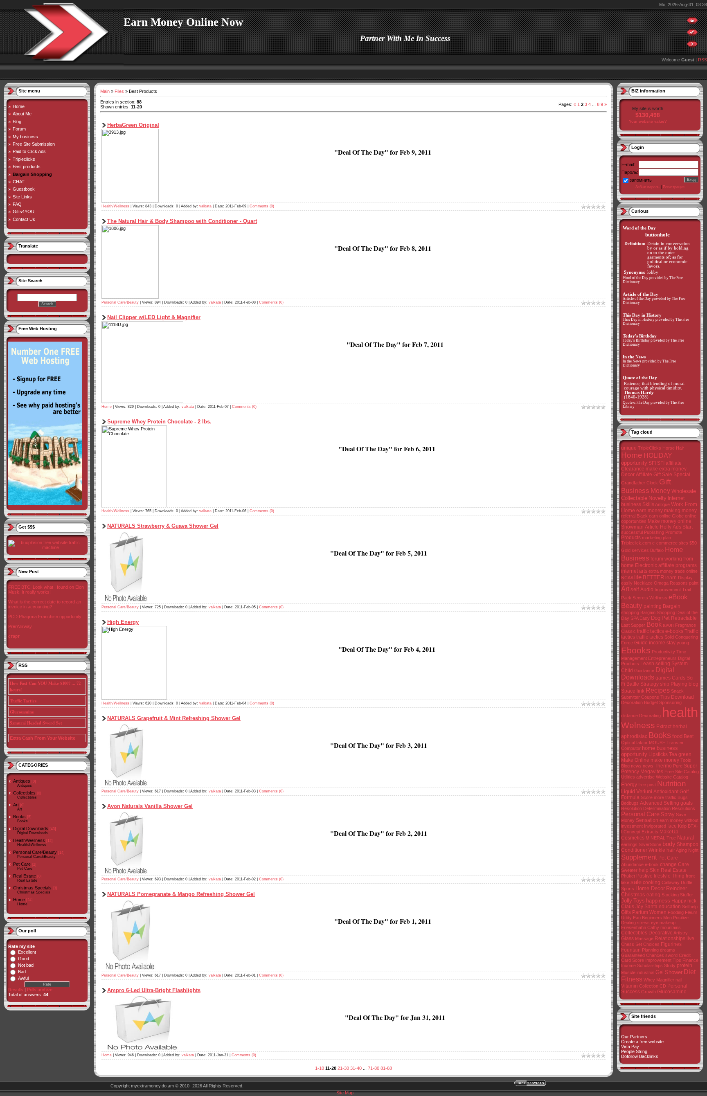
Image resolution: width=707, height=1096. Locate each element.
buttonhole (657, 235)
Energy (629, 785)
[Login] (692, 45)
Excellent (27, 952)
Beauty (631, 605)
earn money (649, 510)
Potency (630, 771)
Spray (668, 814)
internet (629, 571)
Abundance (632, 864)
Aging (681, 850)
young (683, 642)
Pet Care (22, 864)
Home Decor (650, 888)
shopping (630, 612)
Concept (632, 831)
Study (669, 965)
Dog (655, 618)
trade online (686, 571)
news (648, 765)
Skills (648, 504)
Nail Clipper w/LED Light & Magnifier (153, 317)
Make (627, 760)
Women (657, 912)
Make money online (669, 521)
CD (663, 985)
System (679, 663)
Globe (678, 515)
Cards (678, 678)
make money (665, 760)
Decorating (650, 715)
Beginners (652, 917)
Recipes (658, 690)
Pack (626, 597)
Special (681, 474)
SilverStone (650, 844)
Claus (627, 906)
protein (684, 965)
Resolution (631, 808)
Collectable (634, 498)
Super (690, 766)
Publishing (654, 532)
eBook (678, 597)
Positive (681, 917)
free (642, 784)
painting (653, 606)
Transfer (675, 742)
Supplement (639, 857)
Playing (679, 684)
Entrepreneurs (662, 658)
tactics (628, 637)
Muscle (628, 972)
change (668, 864)
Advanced (651, 803)
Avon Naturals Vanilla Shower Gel (150, 806)
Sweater (629, 870)
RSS (702, 59)
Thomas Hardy (639, 392)
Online (642, 760)
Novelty (657, 498)
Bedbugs (630, 803)
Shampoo (687, 844)
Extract (663, 726)
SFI (652, 463)
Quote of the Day (636, 403)
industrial (645, 972)
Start (687, 527)
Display (685, 577)
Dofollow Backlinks (639, 1056)
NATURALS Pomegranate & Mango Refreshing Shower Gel (181, 894)
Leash (647, 663)
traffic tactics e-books (660, 631)
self (634, 589)
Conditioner (634, 850)
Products (631, 537)
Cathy (653, 927)
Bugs (683, 797)
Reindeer (676, 888)
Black (642, 515)
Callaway (671, 882)
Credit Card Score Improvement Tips (656, 958)
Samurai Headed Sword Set (36, 723)
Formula (630, 797)
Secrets (640, 597)
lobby (652, 272)
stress (643, 922)
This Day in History (639, 319)
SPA (634, 618)
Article (652, 527)
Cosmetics (632, 838)
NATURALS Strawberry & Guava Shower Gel (162, 526)
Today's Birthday (636, 340)
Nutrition (671, 783)
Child (627, 670)
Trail (686, 589)
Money (660, 490)
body (668, 844)
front (690, 875)
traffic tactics (649, 637)
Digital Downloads (30, 828)
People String (634, 1051)
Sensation (647, 820)
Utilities (628, 776)
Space (628, 691)
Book (654, 624)
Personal (677, 986)
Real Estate (24, 875)
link (640, 691)
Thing (678, 876)
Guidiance (644, 670)
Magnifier (665, 979)
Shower (673, 972)
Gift (665, 481)
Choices (651, 944)
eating (653, 895)
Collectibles (24, 792)
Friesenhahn (633, 927)
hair (670, 850)
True (671, 837)
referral (628, 515)
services (640, 550)
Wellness (658, 597)
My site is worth (647, 108)
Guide (641, 643)
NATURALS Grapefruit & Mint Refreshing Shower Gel (174, 718)
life (638, 577)
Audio (646, 589)
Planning (650, 949)
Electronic (646, 565)
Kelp (682, 826)
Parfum (640, 912)
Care (683, 864)
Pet (666, 618)
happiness (658, 901)
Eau (637, 917)
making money (680, 510)
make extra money (666, 469)
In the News (632, 361)
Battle (632, 684)
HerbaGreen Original (133, 125)
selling (662, 663)
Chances (655, 955)
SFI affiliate (669, 463)
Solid (669, 637)
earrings (629, 844)
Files (119, 91)
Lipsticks (658, 754)
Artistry (680, 932)
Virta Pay (630, 1046)
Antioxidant (665, 791)
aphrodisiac (634, 736)
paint (693, 583)
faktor (642, 742)
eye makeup (663, 922)
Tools (685, 760)
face (672, 826)
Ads (677, 527)
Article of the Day (637, 299)
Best (688, 736)
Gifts (626, 912)
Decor (628, 474)
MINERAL (655, 837)
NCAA (627, 577)
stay (670, 643)
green (684, 754)
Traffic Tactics (23, 701)
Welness (638, 725)
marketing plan (656, 537)
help (643, 870)
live (690, 938)
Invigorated (655, 826)
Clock (652, 482)
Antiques (21, 781)
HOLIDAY (658, 455)
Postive (644, 876)
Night (693, 850)
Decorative (660, 933)
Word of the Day (635, 278)
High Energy (123, 622)
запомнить (641, 180)
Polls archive (39, 989)
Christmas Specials (32, 887)
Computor (631, 748)
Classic (628, 631)
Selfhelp (690, 906)
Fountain (631, 950)
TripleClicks (649, 448)
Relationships (670, 938)
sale (636, 882)
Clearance (632, 469)
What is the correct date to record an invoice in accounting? (44, 604)
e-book (652, 864)
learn (671, 578)
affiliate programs (677, 565)
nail (678, 979)
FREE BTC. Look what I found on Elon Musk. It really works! (46, 589)
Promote (673, 532)
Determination (657, 808)
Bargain (671, 606)
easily (627, 583)
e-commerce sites (670, 542)
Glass (627, 938)
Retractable (684, 618)
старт (14, 636)
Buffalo (657, 550)
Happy (678, 901)
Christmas (633, 894)
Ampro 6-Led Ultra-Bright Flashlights (153, 990)
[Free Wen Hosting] (45, 503)
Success (630, 992)
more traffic (665, 797)
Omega (661, 583)
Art (16, 804)
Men (667, 917)
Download (682, 697)
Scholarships (650, 965)
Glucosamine (22, 712)
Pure (677, 765)
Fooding (676, 912)
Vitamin (629, 986)
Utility (626, 917)
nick (691, 901)
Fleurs (691, 912)
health (680, 712)
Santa (650, 906)
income (657, 643)
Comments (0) (262, 206)
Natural (685, 838)
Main (105, 91)
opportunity (634, 463)
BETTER (653, 577)
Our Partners (634, 1036)
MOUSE (657, 742)
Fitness (631, 979)
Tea (673, 754)
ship (664, 684)
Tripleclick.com (636, 542)
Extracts (650, 831)
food (677, 736)
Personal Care (640, 814)
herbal (680, 726)
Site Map (345, 1092)
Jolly (626, 901)
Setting (671, 803)
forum (657, 559)
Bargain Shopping (657, 612)
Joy (639, 906)
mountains (670, 927)
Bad (22, 971)
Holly (665, 527)
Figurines (671, 944)
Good (23, 958)
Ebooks (636, 650)
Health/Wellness (29, 840)
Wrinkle (656, 850)
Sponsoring (670, 702)
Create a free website (642, 1041)
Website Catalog (672, 776)
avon (668, 625)
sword (671, 955)
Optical (628, 742)
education (670, 906)
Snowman (632, 527)
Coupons (650, 697)
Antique (662, 504)
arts (643, 571)
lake (625, 882)
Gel (659, 972)
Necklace (643, 583)
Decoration (632, 702)
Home (19, 899)
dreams (667, 949)
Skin (655, 870)
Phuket (628, 875)
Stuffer (686, 894)
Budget (651, 702)
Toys (639, 901)
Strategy (649, 684)
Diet (690, 971)
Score (647, 797)
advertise (645, 776)
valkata (205, 206)
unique (629, 448)
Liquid (628, 791)
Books (19, 816)
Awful (23, 978)
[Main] (692, 22)
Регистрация (673, 187)
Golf (684, 791)
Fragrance (685, 625)
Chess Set (631, 944)
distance (629, 715)
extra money (660, 571)
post (651, 784)
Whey (649, 979)
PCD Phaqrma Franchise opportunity (44, 616)
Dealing (628, 922)
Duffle (686, 882)
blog (693, 684)
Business (635, 490)
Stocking (670, 894)
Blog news (631, 765)
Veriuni (644, 791)
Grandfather (633, 482)
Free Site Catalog (681, 771)
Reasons (679, 583)
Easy (644, 618)
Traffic (691, 631)
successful (632, 532)
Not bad (26, 965)
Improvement (668, 589)
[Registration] (692, 34)
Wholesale (683, 491)
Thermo (663, 766)
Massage (644, 938)
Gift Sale (662, 474)
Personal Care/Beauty (35, 852)
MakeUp (669, 832)
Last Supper (633, 625)
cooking (651, 882)
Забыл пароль (647, 187)
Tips (665, 697)
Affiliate (644, 474)
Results (15, 989)
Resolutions (683, 808)
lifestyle (662, 876)
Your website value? (648, 121)
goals (686, 803)
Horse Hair (673, 448)
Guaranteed (633, 955)
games (663, 678)
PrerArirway (20, 626)
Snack (677, 691)
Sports (627, 888)
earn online (660, 515)
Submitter (630, 697)
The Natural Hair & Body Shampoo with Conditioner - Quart (182, 221)
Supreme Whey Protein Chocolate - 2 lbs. (159, 422)
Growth (648, 991)
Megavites (651, 771)
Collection (648, 985)
